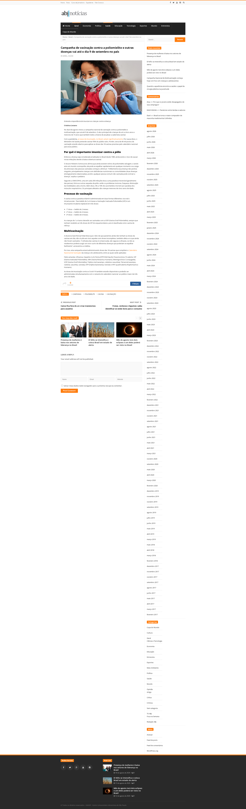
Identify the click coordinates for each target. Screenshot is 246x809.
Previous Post (69, 302)
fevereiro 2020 (152, 485)
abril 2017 (150, 604)
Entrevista (165, 26)
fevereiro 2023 (152, 340)
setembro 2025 (152, 185)
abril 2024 (150, 271)
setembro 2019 (152, 507)
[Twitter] (173, 2)
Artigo (149, 692)
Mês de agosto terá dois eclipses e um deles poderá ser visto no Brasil (128, 342)
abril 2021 (150, 448)
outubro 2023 (152, 298)
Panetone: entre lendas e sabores (172, 110)
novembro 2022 (153, 351)
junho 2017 (151, 593)
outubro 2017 (152, 577)
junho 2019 (151, 523)
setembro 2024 (152, 249)
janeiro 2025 (151, 228)
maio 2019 (151, 528)
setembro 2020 (152, 464)
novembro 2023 (153, 292)
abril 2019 (150, 534)
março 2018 (151, 555)
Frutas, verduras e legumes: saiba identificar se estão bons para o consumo (123, 307)
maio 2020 (151, 469)
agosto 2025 (151, 190)
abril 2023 (150, 330)
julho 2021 (151, 432)
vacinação (111, 294)
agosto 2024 (151, 255)
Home (63, 3)
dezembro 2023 (153, 287)
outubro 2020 (152, 459)
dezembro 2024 (153, 233)
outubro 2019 (152, 502)
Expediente (89, 3)
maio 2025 (151, 206)
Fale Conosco (99, 3)
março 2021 (151, 453)
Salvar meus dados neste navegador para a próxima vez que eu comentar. (93, 386)
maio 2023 (151, 324)
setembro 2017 (152, 582)
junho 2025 (151, 201)
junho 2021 (151, 437)
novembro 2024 (153, 238)
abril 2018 (150, 550)
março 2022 (151, 394)
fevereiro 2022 (152, 400)
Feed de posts (152, 740)
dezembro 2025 (153, 169)
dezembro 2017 (153, 566)
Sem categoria (152, 708)
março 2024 (151, 276)
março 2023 (151, 335)
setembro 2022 (152, 362)
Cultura (149, 633)
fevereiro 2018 (152, 561)
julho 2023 (151, 314)
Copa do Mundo (69, 32)
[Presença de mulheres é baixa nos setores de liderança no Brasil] (107, 768)
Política (98, 26)
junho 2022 (151, 378)
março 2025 (151, 217)
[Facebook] (170, 2)
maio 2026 (151, 147)
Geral (76, 26)
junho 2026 (151, 142)
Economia (87, 26)
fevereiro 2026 (152, 163)
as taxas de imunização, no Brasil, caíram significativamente (100, 139)
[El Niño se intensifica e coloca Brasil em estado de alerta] (107, 780)
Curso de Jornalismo (78, 3)
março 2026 (151, 158)
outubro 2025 (152, 179)
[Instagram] (180, 2)
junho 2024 (151, 260)
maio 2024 (151, 265)
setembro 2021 (152, 421)
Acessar (150, 735)
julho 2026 (151, 136)
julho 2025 (151, 195)
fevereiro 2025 (152, 222)
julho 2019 (151, 518)
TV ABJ (149, 713)
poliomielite (90, 294)
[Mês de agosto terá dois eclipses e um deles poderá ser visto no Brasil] (107, 791)
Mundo (154, 26)
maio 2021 (151, 443)
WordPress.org (152, 751)
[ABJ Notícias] (74, 13)
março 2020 (151, 480)
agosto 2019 (151, 512)
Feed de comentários (155, 745)
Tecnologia (131, 26)
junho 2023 (151, 319)
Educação (118, 26)
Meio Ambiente (152, 668)
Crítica (149, 697)
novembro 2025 (153, 174)
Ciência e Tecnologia (154, 641)
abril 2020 (150, 475)
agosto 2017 (151, 588)
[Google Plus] (76, 767)
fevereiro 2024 (152, 281)
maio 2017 (151, 598)
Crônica (150, 703)
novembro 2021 (153, 410)
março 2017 (151, 609)
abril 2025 (150, 212)
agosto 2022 (151, 367)
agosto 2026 (151, 131)
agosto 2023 (151, 308)
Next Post (134, 302)
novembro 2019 (153, 496)
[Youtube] (177, 2)
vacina (101, 294)
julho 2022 (151, 373)
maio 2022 (151, 383)
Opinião (150, 689)
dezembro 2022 (153, 346)
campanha (77, 294)
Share (136, 284)
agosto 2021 (151, 426)
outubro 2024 (152, 244)
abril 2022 (150, 389)
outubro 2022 (152, 357)
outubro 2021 (152, 416)
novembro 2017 (153, 571)
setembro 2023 (152, 303)
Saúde (107, 26)
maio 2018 (151, 545)
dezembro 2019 (153, 491)
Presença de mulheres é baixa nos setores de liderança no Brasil (71, 342)
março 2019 (151, 539)
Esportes (143, 26)
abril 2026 (150, 153)
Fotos (68, 3)
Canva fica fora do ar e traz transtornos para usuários (78, 307)
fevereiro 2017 (152, 614)
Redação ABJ (151, 722)
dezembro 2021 (153, 405)
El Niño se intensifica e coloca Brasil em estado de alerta (100, 342)
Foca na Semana (153, 716)
